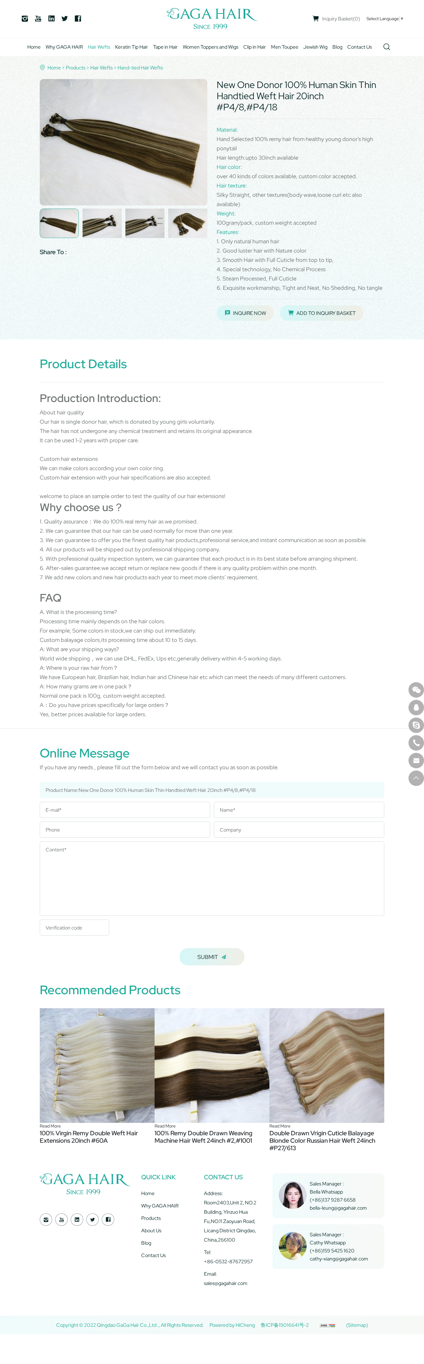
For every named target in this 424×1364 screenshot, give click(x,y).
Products (75, 67)
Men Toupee (284, 47)
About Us (151, 1230)
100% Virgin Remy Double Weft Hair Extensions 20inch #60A (89, 1136)
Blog (337, 47)
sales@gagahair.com (225, 1283)
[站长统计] (327, 1325)
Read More (50, 1126)
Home (34, 47)
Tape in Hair (165, 47)
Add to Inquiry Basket (326, 313)
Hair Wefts (99, 47)
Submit (207, 956)
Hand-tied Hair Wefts (140, 67)
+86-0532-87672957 (228, 1261)
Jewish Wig (315, 47)
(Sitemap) (357, 1325)
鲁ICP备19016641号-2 (285, 1325)
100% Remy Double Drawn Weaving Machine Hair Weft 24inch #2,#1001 (203, 1136)
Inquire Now (249, 313)
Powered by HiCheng (232, 1325)
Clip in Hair (254, 47)
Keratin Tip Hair (131, 47)
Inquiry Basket (341, 18)
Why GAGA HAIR (64, 47)
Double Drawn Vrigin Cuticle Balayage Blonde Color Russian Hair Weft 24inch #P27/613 (322, 1140)
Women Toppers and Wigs (210, 47)
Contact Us (359, 47)
